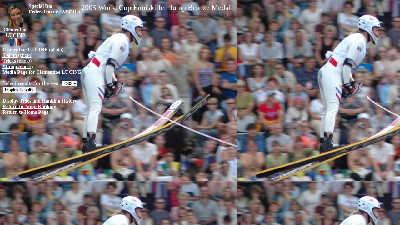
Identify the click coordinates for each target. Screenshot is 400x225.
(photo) (32, 49)
